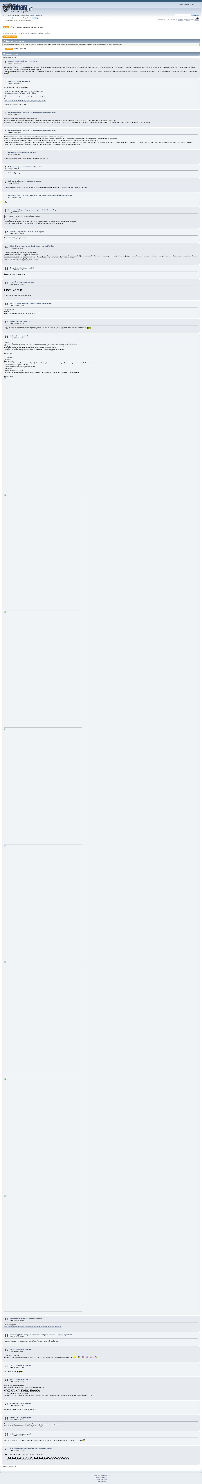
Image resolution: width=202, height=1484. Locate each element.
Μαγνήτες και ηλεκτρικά (16, 61)
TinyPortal (98, 1477)
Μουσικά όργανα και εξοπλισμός (18, 113)
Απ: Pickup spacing (31, 61)
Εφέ (9, 181)
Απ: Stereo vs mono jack (25, 268)
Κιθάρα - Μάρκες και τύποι (18, 246)
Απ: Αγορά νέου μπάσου (22, 81)
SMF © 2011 (97, 1475)
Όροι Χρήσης (102, 1481)
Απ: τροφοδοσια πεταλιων (22, 1349)
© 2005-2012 (104, 1477)
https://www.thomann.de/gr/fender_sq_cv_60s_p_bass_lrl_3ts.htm (25, 100)
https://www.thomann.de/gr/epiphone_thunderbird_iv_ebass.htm (24, 97)
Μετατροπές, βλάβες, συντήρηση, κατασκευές (23, 195)
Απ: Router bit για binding (47, 210)
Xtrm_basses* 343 (22, 336)
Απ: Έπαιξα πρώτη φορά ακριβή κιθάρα (41, 246)
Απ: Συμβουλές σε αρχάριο (35, 232)
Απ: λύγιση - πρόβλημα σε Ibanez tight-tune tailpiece (56, 195)
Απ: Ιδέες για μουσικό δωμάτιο (42, 1448)
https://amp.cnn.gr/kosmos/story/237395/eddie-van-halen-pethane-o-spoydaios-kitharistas (32, 1327)
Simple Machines (105, 1475)
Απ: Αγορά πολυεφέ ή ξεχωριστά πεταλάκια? (26, 181)
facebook (180, 19)
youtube (197, 19)
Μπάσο (10, 81)
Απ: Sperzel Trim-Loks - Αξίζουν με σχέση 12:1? (56, 1335)
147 (15, 57)
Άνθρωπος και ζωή (14, 167)
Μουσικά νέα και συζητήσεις (19, 1319)
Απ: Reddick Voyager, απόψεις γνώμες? (43, 113)
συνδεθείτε (31, 15)
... (13, 57)
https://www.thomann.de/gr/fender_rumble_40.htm (20, 93)
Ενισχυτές (13, 268)
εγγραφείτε (39, 15)
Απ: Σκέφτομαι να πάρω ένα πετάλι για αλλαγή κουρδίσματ (32, 303)
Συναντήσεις (12, 152)
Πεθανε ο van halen (35, 1319)
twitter (187, 19)
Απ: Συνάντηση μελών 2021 (26, 152)
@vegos (24, 350)
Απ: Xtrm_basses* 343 (23, 322)
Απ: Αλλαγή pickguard (23, 1403)
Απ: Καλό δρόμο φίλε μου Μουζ (32, 167)
